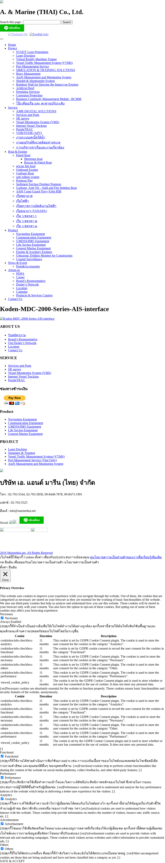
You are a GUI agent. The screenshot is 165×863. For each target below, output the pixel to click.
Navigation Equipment (30, 234)
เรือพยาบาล (24, 196)
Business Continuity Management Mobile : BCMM (48, 99)
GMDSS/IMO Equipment (32, 241)
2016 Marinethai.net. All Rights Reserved (26, 552)
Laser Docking (25, 55)
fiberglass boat (33, 159)
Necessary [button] (6, 614)
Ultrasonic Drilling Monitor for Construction (44, 255)
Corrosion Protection (29, 95)
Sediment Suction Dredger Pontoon (38, 184)
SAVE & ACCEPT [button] (12, 861)
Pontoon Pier (24, 180)
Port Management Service (32, 66)
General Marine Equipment (33, 248)
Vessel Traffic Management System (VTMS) (44, 63)
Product (13, 230)
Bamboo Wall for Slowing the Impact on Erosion (47, 84)
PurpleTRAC (24, 129)
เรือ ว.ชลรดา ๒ (26, 221)
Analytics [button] (6, 795)
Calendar (22, 291)
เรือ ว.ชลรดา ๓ (26, 226)
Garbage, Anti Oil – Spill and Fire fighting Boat (46, 188)
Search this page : (11, 22)
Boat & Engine (17, 151)
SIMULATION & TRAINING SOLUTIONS (45, 70)
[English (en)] (39, 34)
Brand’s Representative (30, 281)
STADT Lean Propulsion (32, 52)
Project (12, 48)
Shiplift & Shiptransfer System (35, 81)
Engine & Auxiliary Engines (34, 252)
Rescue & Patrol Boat (38, 162)
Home (12, 44)
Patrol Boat (23, 155)
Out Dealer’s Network (22, 343)
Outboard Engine (27, 169)
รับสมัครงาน (17, 335)
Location (21, 288)
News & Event (17, 262)
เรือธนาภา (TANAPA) (31, 211)
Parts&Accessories (28, 266)
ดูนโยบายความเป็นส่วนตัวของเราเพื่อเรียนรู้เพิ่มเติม (126, 557)
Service (13, 107)
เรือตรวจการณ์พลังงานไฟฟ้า (36, 206)
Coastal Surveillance (29, 259)
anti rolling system (27, 177)
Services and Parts (27, 115)
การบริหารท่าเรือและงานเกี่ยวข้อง (40, 147)
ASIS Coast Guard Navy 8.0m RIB (38, 191)
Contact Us (15, 299)
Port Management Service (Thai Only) (32, 460)
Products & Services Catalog (34, 295)
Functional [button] (6, 752)
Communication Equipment (33, 237)
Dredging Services (28, 91)
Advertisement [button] (9, 820)
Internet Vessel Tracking (31, 125)
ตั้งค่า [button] (4, 567)
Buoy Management (28, 73)
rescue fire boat (25, 166)
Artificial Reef (25, 88)
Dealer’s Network (27, 284)
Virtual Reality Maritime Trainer (36, 59)
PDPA (20, 273)
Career (20, 277)
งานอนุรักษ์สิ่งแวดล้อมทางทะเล (38, 142)
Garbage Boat (25, 173)
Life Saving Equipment (31, 244)
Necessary (11, 618)
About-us (14, 270)
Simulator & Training (21, 453)
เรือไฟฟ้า (22, 201)
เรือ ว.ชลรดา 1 (26, 216)
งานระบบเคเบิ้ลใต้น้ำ (30, 137)
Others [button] (4, 845)
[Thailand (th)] (18, 34)
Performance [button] (8, 773)
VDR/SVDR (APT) (29, 133)
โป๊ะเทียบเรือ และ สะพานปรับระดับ (40, 103)
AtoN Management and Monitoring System (43, 77)
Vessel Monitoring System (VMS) (37, 122)
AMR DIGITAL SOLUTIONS (36, 111)
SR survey (22, 118)
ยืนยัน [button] (13, 567)
